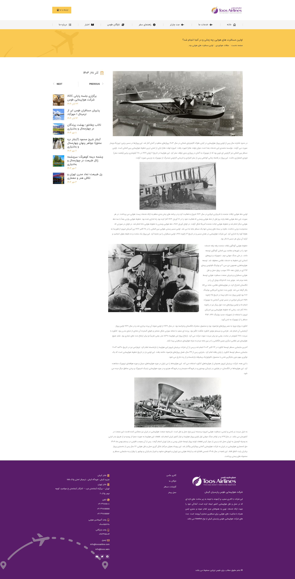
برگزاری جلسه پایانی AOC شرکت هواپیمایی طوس (81, 98)
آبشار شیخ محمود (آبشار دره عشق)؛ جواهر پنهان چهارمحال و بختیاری (84, 143)
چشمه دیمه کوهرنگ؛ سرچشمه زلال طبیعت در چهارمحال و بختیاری (85, 160)
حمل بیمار (172, 492)
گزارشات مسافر (170, 486)
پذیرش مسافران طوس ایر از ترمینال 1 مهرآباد (83, 112)
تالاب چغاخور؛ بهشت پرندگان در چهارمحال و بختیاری (84, 126)
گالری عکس (171, 475)
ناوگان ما (172, 481)
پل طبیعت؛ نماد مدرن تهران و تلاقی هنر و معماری (84, 176)
